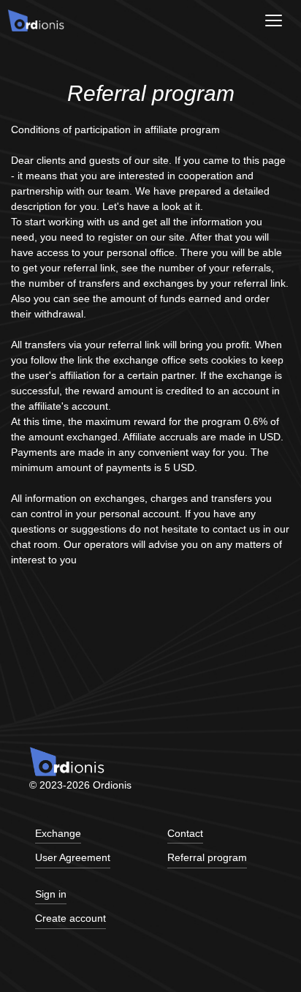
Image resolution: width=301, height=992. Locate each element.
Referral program (207, 857)
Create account (70, 918)
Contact (185, 833)
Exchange (58, 833)
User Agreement (72, 857)
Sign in (50, 894)
